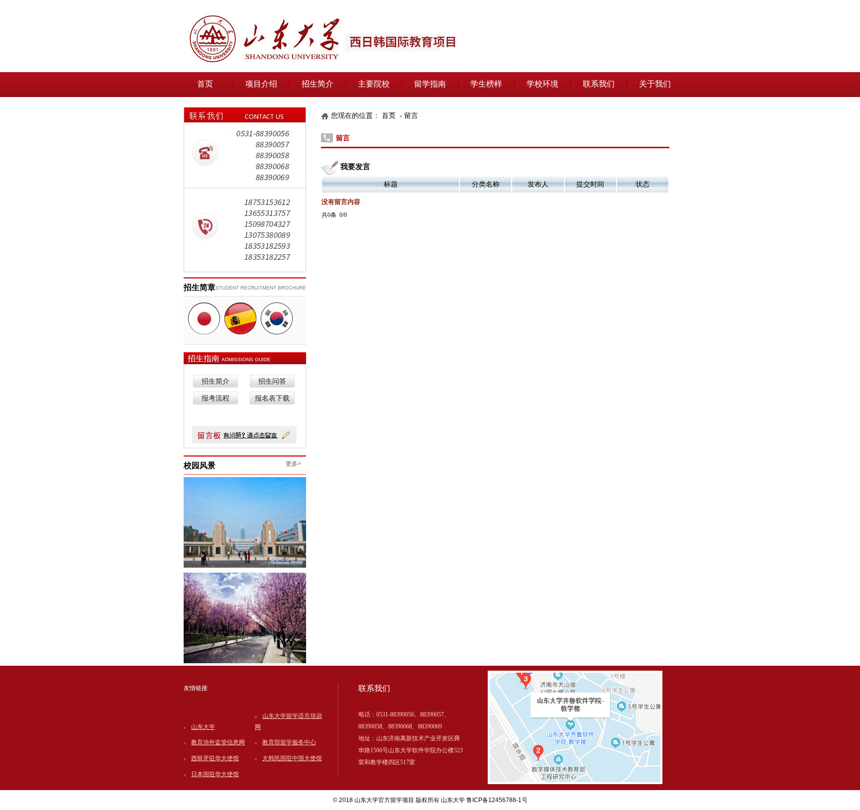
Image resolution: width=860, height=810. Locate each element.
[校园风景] (245, 618)
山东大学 (203, 726)
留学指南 (430, 84)
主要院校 (374, 84)
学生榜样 (486, 84)
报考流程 (215, 398)
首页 (205, 84)
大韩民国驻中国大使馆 (292, 758)
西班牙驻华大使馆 (215, 758)
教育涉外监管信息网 (218, 742)
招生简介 (317, 84)
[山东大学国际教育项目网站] (430, 70)
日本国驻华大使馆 (215, 774)
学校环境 (542, 84)
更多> (293, 463)
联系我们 (599, 84)
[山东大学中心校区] (245, 522)
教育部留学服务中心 (289, 742)
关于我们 (655, 84)
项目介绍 (261, 84)
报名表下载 (272, 398)
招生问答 (272, 381)
